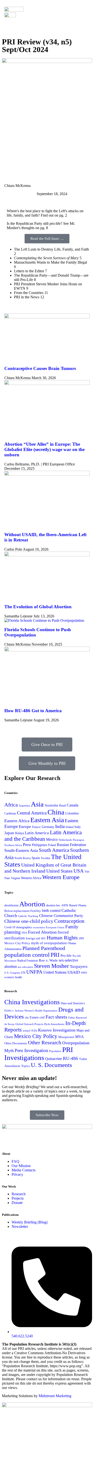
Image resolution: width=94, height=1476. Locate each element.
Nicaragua (78, 839)
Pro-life (66, 955)
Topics (25, 1066)
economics (39, 927)
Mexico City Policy (17, 943)
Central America (32, 812)
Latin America (37, 833)
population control (27, 954)
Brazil (62, 805)
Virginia (15, 878)
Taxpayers (78, 966)
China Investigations (32, 1002)
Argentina (24, 805)
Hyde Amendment (54, 1024)
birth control (51, 911)
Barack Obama (77, 905)
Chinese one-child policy (28, 921)
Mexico (52, 839)
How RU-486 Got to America (33, 710)
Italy (77, 827)
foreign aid (33, 938)
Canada (72, 805)
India (60, 826)
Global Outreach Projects (29, 1024)
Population (55, 1051)
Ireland (70, 827)
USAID (73, 972)
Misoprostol (66, 1037)
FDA (24, 932)
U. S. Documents (51, 1065)
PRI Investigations (38, 1053)
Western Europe (61, 877)
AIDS (64, 905)
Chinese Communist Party (61, 915)
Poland (52, 845)
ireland (26, 1030)
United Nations (55, 972)
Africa (11, 805)
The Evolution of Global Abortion (38, 606)
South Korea (22, 858)
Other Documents (15, 1043)
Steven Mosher (51, 966)
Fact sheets (56, 1016)
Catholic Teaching (28, 916)
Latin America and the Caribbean (43, 835)
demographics (24, 927)
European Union (55, 927)
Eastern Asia (47, 820)
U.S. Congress (12, 972)
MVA (79, 1037)
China (55, 812)
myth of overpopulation (49, 943)
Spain (36, 858)
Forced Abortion (42, 932)
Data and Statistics (73, 1003)
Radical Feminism (27, 960)
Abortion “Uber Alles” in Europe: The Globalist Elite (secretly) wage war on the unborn (44, 449)
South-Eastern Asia (21, 850)
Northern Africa (13, 845)
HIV (43, 938)
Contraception (69, 921)
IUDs (34, 1030)
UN (23, 972)
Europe (25, 826)
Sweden (45, 858)
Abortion (32, 904)
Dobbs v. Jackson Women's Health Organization (30, 1010)
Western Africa (31, 878)
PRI (55, 954)
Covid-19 (9, 927)
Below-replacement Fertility (22, 911)
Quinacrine (53, 1059)
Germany (48, 827)
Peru (27, 844)
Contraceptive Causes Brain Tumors (40, 368)
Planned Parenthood (43, 948)
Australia (51, 805)
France (36, 827)
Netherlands (65, 840)
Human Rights (62, 938)
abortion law (53, 905)
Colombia (72, 813)
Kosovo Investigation (56, 1030)
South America (54, 850)
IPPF (81, 938)
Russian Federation (71, 845)
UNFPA (34, 972)
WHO (84, 972)
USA (79, 871)
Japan (9, 832)
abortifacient (11, 905)
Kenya (19, 833)
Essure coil (37, 1017)
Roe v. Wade (48, 960)
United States (59, 871)
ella (27, 1017)
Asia (37, 804)
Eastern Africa (16, 820)
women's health (13, 977)
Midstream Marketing (55, 1396)
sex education (25, 966)
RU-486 (70, 1058)
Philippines (39, 845)
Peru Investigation (31, 1050)
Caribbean (10, 813)
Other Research (44, 1042)
